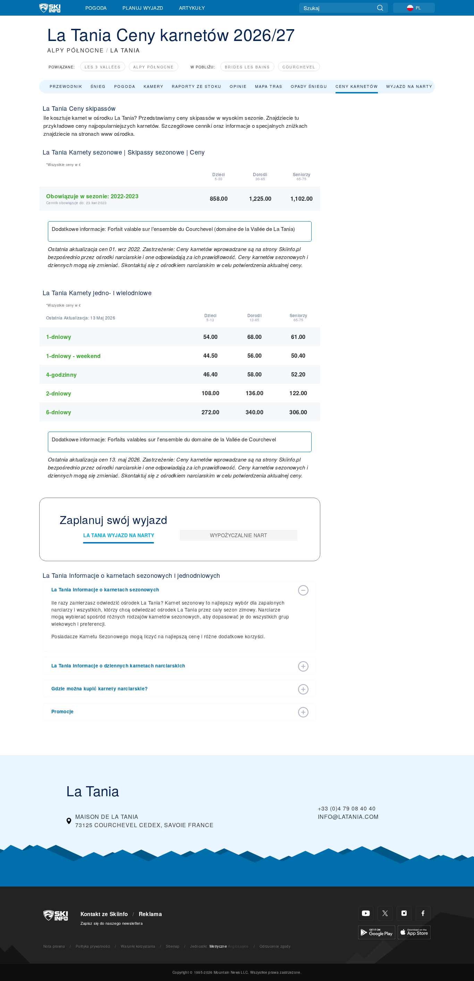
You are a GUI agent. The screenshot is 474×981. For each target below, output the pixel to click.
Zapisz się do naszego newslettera (112, 923)
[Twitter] (385, 913)
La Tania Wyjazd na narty (118, 535)
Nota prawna (54, 946)
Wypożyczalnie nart (239, 535)
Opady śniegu (309, 86)
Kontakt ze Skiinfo (104, 914)
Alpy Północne (153, 66)
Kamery (153, 86)
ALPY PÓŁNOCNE (75, 50)
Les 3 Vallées (103, 66)
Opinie (238, 86)
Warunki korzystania (138, 946)
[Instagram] (404, 913)
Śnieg (98, 86)
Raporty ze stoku (196, 86)
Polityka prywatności (93, 946)
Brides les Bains (247, 66)
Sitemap (173, 946)
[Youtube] (365, 913)
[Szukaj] (380, 8)
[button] (172, 589)
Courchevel (298, 66)
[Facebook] (423, 913)
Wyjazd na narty (409, 86)
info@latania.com (348, 817)
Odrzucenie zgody (275, 946)
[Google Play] (376, 931)
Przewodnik (66, 86)
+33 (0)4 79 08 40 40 (347, 808)
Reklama (150, 914)
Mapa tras (268, 86)
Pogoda (96, 7)
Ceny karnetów (357, 86)
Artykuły (192, 7)
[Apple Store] (414, 931)
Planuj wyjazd (142, 7)
